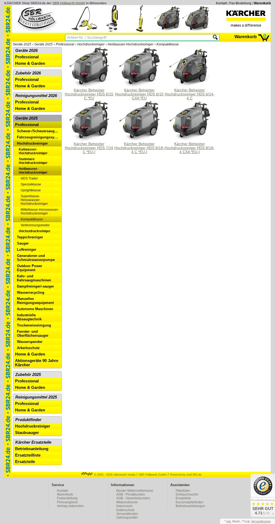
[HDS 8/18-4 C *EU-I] (167, 31)
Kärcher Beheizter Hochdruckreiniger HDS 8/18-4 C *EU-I (139, 148)
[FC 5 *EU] (139, 31)
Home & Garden (30, 63)
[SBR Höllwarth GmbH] (37, 18)
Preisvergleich (67, 502)
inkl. (228, 521)
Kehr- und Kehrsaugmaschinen (34, 278)
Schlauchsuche (187, 494)
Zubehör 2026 (28, 73)
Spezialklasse (31, 184)
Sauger (23, 243)
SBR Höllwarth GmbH (68, 3)
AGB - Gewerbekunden (133, 498)
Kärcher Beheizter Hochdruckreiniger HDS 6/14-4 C (190, 94)
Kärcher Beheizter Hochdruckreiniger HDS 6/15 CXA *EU (139, 94)
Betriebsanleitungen (190, 506)
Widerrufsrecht (127, 502)
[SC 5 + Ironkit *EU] (84, 31)
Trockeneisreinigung (34, 325)
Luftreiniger (26, 249)
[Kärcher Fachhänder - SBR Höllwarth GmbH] (246, 18)
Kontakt (221, 3)
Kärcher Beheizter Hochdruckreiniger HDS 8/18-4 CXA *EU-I (190, 148)
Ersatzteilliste (28, 455)
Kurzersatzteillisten (189, 502)
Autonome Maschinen (35, 309)
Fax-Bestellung (240, 3)
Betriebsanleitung (31, 449)
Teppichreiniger (30, 237)
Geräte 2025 (22, 44)
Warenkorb (262, 3)
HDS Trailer (29, 178)
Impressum (124, 506)
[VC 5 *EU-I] (112, 31)
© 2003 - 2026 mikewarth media (114, 474)
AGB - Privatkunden (130, 494)
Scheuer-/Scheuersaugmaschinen (39, 131)
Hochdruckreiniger (90, 44)
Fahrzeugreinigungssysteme (39, 137)
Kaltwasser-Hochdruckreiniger (33, 151)
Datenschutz (125, 510)
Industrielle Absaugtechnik (29, 317)
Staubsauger (27, 432)
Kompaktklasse (168, 44)
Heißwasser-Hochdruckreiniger (130, 44)
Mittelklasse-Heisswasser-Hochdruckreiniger (40, 211)
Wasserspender (29, 342)
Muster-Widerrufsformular (134, 491)
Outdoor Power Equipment (29, 268)
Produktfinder (28, 420)
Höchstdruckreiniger (34, 231)
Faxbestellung (67, 498)
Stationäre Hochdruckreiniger (33, 161)
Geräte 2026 (26, 50)
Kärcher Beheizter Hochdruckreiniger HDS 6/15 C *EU (89, 94)
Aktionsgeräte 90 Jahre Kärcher (36, 362)
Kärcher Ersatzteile (33, 442)
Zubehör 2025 (28, 374)
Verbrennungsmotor (35, 225)
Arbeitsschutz (28, 348)
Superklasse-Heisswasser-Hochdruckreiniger (34, 200)
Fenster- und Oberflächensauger (32, 333)
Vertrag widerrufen (70, 506)
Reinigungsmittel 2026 (36, 96)
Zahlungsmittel (127, 517)
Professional (65, 44)
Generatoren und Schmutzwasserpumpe (36, 258)
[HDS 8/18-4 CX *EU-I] (195, 31)
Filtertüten (183, 491)
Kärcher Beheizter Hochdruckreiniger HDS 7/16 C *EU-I (89, 148)
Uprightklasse (31, 190)
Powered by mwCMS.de (185, 474)
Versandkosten (127, 514)
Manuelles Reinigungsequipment (35, 301)
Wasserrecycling (30, 292)
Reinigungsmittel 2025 (36, 397)
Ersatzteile (25, 462)
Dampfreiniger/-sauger (35, 286)
